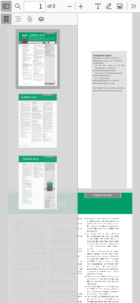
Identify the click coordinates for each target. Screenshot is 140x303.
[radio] (6, 19)
